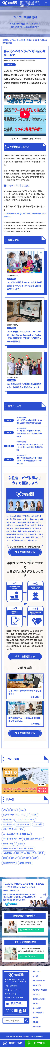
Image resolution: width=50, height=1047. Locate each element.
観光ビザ (14, 858)
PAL (22, 810)
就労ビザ (30, 853)
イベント (35, 1004)
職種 (5, 858)
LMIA (13, 810)
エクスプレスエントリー (25, 819)
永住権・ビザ (37, 985)
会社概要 (35, 1022)
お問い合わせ (15, 1043)
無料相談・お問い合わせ (31, 929)
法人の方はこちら (38, 1013)
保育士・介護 (8, 843)
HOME (5, 40)
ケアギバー (7, 824)
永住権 (22, 40)
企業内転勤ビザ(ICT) (34, 838)
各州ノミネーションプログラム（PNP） (18, 848)
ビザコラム (36, 994)
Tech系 (34, 814)
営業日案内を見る (16, 1004)
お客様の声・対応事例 (40, 990)
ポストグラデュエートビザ (13, 829)
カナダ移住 (11, 279)
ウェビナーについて (31, 956)
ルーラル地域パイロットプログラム (16, 834)
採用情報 (35, 1017)
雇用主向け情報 (25, 863)
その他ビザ (7, 819)
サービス (35, 976)
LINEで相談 (40, 1043)
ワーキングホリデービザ (12, 838)
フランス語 (38, 824)
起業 (35, 858)
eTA (5, 810)
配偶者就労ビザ (9, 863)
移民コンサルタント (39, 981)
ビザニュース (14, 40)
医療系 (20, 843)
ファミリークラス (22, 824)
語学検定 (25, 858)
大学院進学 (7, 853)
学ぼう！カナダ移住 (39, 999)
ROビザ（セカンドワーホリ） (14, 814)
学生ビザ (19, 853)
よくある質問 (37, 1008)
